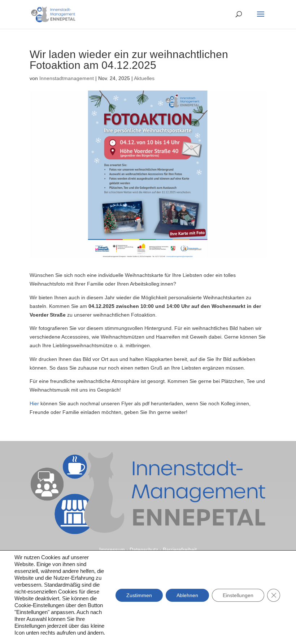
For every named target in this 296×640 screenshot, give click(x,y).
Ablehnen (187, 595)
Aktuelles (144, 78)
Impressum (112, 549)
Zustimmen (139, 595)
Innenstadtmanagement (66, 78)
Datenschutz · (146, 549)
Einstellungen (238, 595)
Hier (34, 403)
